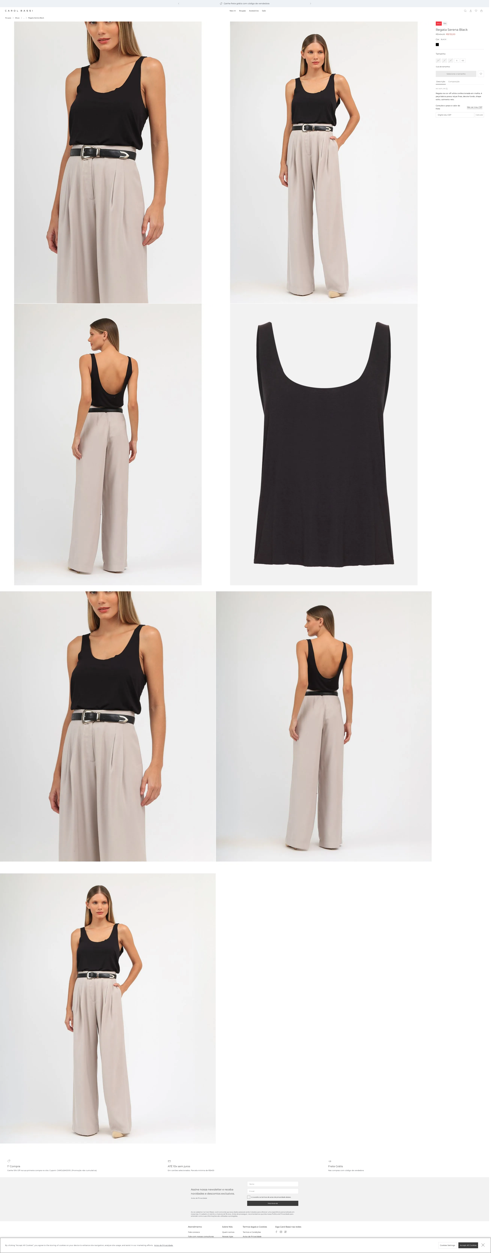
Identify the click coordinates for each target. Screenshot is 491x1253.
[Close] (483, 1245)
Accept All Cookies (468, 1245)
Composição (454, 81)
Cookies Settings (447, 1245)
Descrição (440, 81)
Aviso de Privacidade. (163, 1245)
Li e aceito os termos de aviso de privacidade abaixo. (271, 1197)
